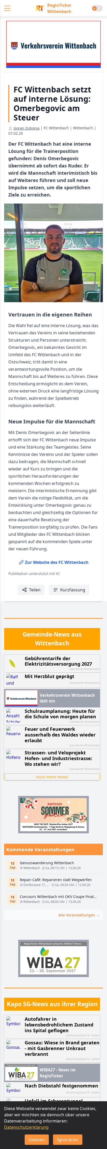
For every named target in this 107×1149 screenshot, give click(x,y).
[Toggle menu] (7, 8)
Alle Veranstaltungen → (79, 915)
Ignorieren (67, 1140)
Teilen (35, 590)
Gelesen (37, 1140)
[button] (53, 8)
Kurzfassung (72, 590)
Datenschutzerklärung (26, 1127)
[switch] (97, 8)
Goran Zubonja (26, 128)
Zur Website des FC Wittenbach (57, 562)
